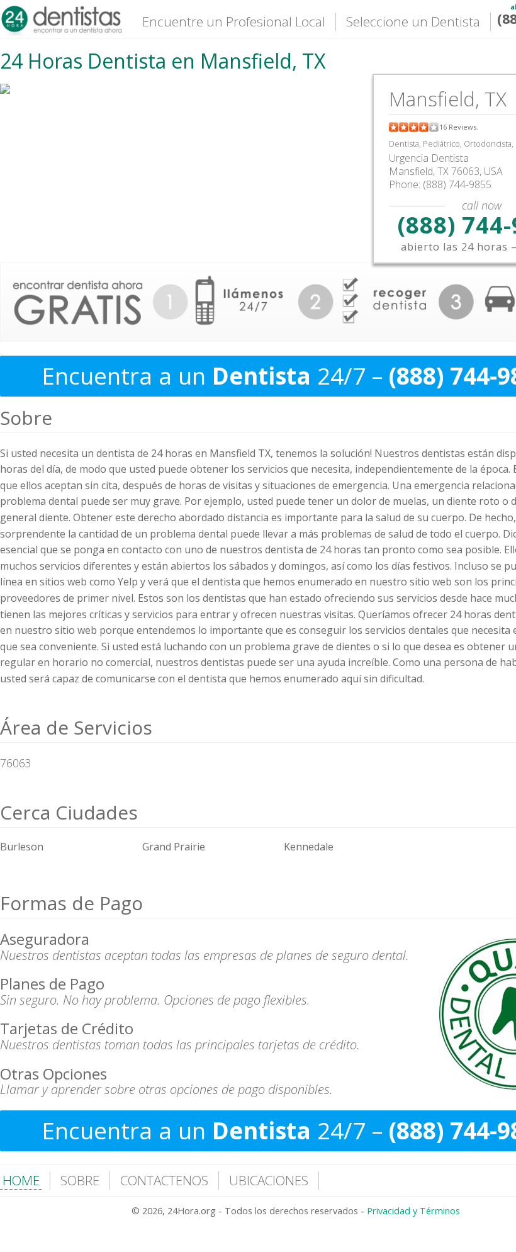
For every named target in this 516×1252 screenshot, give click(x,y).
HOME (21, 1180)
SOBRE (79, 1180)
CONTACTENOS (164, 1180)
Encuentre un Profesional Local (233, 21)
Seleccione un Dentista (413, 21)
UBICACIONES (268, 1180)
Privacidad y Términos (413, 1211)
